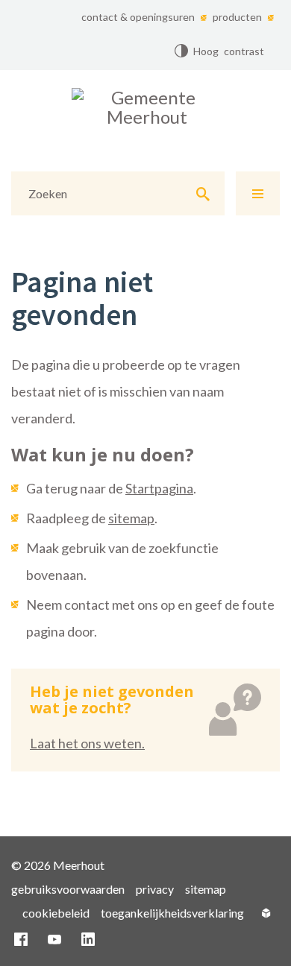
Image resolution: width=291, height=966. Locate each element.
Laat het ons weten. (87, 743)
